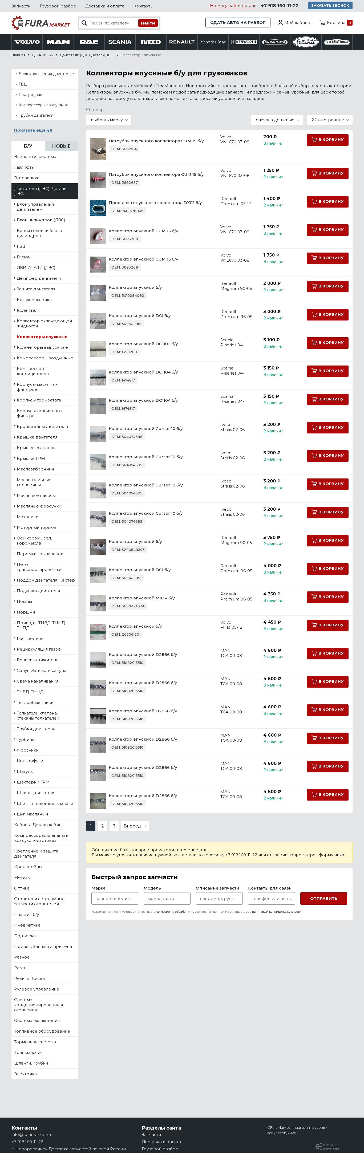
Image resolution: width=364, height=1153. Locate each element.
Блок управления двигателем (47, 73)
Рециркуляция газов (39, 649)
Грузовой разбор (58, 6)
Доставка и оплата (104, 6)
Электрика (25, 1073)
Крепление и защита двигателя (36, 853)
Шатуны (25, 771)
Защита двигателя (36, 288)
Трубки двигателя (36, 115)
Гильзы (24, 256)
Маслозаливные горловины (34, 482)
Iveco (226, 424)
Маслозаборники (35, 469)
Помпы (24, 601)
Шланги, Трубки (31, 1063)
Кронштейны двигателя (42, 426)
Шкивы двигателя (36, 792)
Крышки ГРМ (31, 458)
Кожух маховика (34, 299)
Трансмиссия (28, 1052)
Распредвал (30, 94)
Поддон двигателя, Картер (46, 580)
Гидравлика (26, 177)
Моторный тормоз (36, 527)
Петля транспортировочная (40, 567)
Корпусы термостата (39, 400)
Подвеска (25, 935)
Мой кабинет (298, 22)
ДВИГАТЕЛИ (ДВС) (36, 267)
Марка (98, 888)
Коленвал (27, 310)
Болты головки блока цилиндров (39, 233)
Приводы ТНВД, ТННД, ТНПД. (41, 625)
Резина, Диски (29, 978)
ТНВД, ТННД (30, 691)
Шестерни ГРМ (33, 782)
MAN (225, 650)
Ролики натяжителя (37, 659)
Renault (228, 198)
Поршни (26, 612)
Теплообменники (35, 702)
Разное (22, 957)
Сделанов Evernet (331, 1146)
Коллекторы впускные (42, 336)
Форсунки (28, 750)
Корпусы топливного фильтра (39, 413)
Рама (19, 967)
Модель (152, 888)
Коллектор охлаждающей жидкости (44, 323)
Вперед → (135, 826)
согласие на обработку (173, 912)
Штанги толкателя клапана (45, 803)
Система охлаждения (37, 1020)
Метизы (22, 877)
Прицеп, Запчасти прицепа (43, 946)
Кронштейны (28, 866)
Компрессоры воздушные (43, 105)
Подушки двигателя (38, 590)
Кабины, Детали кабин (38, 824)
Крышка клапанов (36, 447)
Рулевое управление (36, 989)
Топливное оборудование (42, 1031)
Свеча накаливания (38, 681)
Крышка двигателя (37, 437)
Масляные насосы (36, 495)
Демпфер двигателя (39, 278)
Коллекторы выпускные (42, 347)
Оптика (22, 888)
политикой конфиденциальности (276, 912)
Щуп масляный (32, 814)
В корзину (331, 139)
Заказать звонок (330, 5)
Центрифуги (30, 760)
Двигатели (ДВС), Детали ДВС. (40, 191)
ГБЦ (23, 84)
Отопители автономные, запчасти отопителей (40, 901)
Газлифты (24, 167)
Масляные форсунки (39, 506)
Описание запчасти (217, 888)
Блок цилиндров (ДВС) (41, 219)
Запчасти (21, 6)
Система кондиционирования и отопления (38, 1004)
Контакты (143, 6)
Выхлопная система (35, 156)
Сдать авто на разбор (238, 22)
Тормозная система (35, 1041)
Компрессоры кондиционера (33, 371)
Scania (226, 339)
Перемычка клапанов (40, 553)
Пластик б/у (26, 914)
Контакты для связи (270, 888)
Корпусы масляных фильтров (37, 387)
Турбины (26, 739)
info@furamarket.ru (31, 1134)
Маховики (27, 516)
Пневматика (27, 925)
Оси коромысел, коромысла (34, 540)
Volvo (225, 136)
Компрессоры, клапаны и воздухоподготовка (41, 838)
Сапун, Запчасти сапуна (41, 670)
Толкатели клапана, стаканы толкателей (38, 716)
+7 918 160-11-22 (280, 5)
